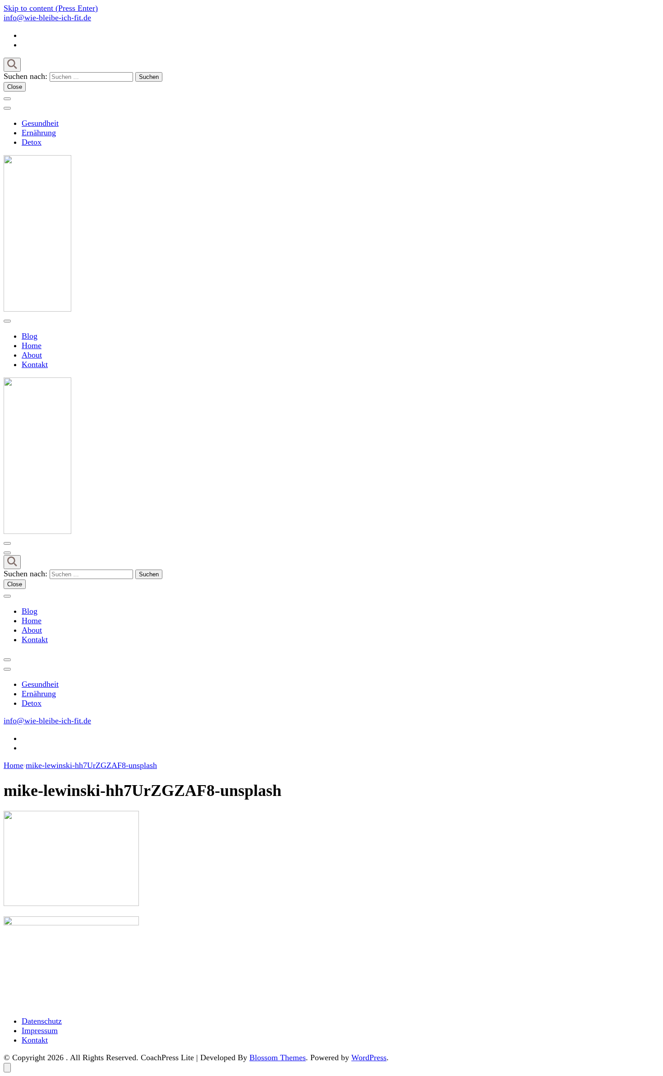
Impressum (40, 1030)
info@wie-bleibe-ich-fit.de (47, 17)
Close (14, 86)
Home (31, 345)
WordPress (369, 1057)
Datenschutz (42, 1020)
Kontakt (35, 364)
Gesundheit (40, 123)
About (32, 354)
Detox (31, 142)
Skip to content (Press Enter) (51, 8)
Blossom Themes (277, 1057)
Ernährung (39, 132)
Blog (29, 335)
